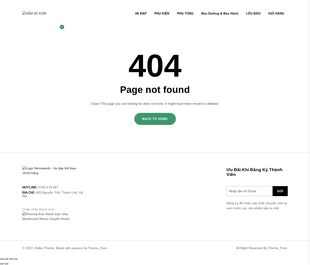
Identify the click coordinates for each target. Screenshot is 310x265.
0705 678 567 (48, 187)
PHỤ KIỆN (161, 13)
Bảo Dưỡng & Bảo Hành (220, 13)
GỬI (280, 191)
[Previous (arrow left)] (2, 263)
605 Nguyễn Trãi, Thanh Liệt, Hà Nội (52, 194)
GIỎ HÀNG (276, 13)
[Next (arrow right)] (6, 263)
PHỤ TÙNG (185, 13)
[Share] (6, 259)
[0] (59, 29)
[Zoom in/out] (15, 259)
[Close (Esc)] (2, 259)
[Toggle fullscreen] (11, 259)
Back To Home (155, 119)
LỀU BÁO (253, 13)
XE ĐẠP (141, 13)
